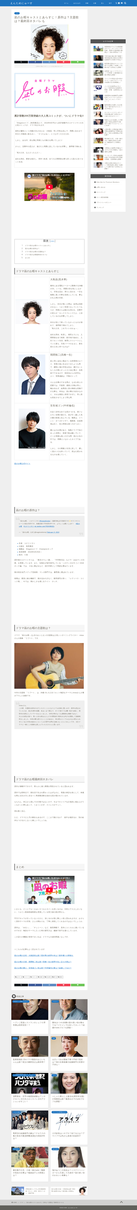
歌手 (110, 3)
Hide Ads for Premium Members (107, 182)
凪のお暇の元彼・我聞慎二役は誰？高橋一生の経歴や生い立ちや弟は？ (43, 962)
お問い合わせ (100, 187)
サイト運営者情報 (102, 197)
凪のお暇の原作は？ (32, 248)
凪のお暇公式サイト (22, 464)
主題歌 (40, 977)
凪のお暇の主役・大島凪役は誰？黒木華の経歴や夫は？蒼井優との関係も (43, 955)
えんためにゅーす (21, 3)
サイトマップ (100, 192)
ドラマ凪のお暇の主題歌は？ (35, 252)
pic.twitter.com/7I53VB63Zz (44, 526)
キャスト (26, 977)
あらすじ (18, 977)
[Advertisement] (49, 222)
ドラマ (17, 13)
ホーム (66, 3)
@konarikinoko (44, 521)
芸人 (102, 3)
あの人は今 (77, 3)
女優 (94, 3)
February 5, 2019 (53, 532)
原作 (54, 977)
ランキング (100, 207)
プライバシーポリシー (103, 202)
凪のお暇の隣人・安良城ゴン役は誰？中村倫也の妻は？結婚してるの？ (43, 968)
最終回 (60, 977)
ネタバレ (33, 977)
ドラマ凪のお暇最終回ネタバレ (36, 255)
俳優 (87, 3)
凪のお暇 (48, 977)
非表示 (53, 241)
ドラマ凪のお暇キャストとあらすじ (38, 245)
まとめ (27, 258)
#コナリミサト (29, 526)
